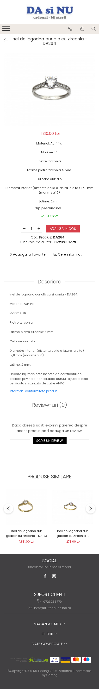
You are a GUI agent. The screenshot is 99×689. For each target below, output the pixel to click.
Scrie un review (49, 440)
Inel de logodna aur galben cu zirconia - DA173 (26, 533)
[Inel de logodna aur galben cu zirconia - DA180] (72, 507)
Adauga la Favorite (29, 254)
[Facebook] (45, 576)
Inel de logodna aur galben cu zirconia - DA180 (72, 533)
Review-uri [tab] (49, 404)
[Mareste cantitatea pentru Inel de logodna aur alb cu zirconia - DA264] (38, 228)
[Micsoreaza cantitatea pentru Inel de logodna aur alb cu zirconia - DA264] (24, 228)
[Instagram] (54, 576)
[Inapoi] (3, 40)
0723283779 (52, 601)
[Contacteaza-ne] (70, 29)
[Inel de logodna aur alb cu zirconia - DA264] (49, 89)
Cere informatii (70, 254)
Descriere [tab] (49, 281)
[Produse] (6, 30)
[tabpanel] (49, 89)
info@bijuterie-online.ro (52, 608)
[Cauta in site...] (93, 29)
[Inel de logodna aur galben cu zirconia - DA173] (26, 507)
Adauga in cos (63, 228)
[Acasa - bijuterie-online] (49, 12)
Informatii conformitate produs (33, 391)
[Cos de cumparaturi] (82, 29)
